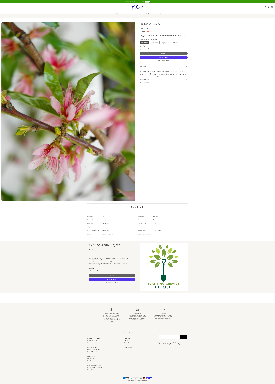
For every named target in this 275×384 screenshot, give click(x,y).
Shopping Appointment (150, 13)
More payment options (164, 60)
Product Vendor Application (94, 367)
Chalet (134, 380)
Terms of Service (128, 347)
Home (131, 16)
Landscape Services (118, 13)
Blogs (159, 13)
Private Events (91, 354)
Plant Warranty (91, 360)
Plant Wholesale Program (94, 365)
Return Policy (90, 358)
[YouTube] (170, 343)
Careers (126, 340)
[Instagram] (163, 343)
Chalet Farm (127, 338)
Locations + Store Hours (93, 338)
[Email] (174, 343)
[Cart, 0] (272, 7)
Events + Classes (137, 13)
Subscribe (183, 337)
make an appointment (164, 315)
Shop (128, 13)
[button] (164, 53)
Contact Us (90, 336)
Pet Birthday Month (92, 351)
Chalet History (127, 336)
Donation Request (91, 356)
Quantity (142, 46)
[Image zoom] (68, 111)
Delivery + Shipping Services (94, 363)
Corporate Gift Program (93, 349)
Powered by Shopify (142, 380)
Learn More (147, 1)
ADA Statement (128, 345)
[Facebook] (159, 343)
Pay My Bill (90, 369)
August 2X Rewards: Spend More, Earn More (134, 1)
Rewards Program (92, 347)
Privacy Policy (127, 342)
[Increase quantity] (147, 48)
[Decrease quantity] (141, 48)
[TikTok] (167, 343)
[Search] (265, 7)
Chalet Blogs (90, 345)
